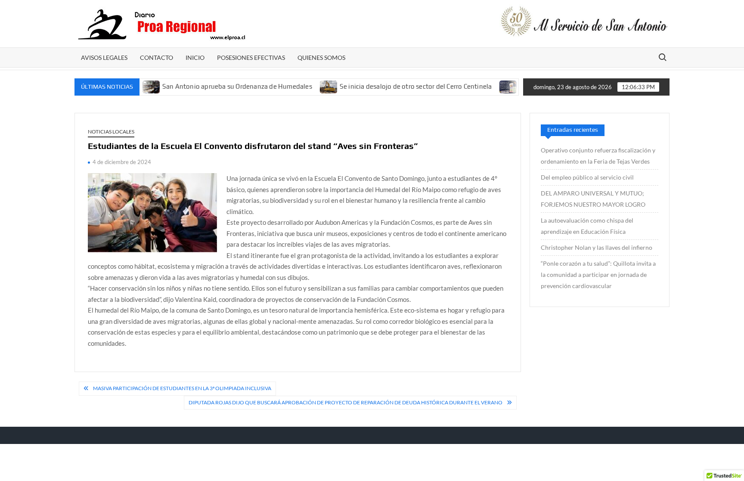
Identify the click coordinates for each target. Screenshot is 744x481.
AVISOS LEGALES (104, 57)
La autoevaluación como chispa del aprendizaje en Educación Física (587, 226)
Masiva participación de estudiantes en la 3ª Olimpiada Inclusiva (182, 388)
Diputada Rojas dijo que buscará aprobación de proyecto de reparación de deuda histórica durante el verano (345, 402)
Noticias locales (111, 131)
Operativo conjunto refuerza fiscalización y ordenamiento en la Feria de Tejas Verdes (598, 155)
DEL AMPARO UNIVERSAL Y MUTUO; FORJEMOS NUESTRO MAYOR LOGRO (593, 198)
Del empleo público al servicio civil (587, 177)
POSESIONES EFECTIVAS (251, 57)
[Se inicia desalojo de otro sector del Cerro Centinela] (317, 86)
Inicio (195, 57)
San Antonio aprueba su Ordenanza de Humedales (226, 86)
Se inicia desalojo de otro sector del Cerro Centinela (404, 86)
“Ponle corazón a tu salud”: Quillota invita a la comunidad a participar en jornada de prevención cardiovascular (598, 274)
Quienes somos (321, 57)
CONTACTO (156, 57)
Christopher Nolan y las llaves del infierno (596, 247)
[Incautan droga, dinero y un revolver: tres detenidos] (497, 86)
